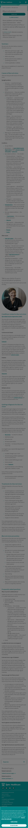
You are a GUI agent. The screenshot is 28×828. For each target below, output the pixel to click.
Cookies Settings (14, 821)
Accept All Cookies (14, 825)
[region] (14, 817)
